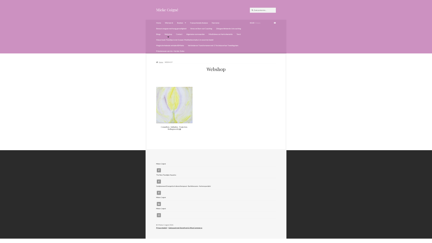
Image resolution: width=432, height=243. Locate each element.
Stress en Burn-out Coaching (201, 28)
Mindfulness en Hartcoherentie (221, 34)
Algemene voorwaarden (195, 34)
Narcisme (215, 23)
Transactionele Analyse (199, 23)
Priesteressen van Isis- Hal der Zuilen (170, 51)
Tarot (238, 34)
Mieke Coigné (167, 9)
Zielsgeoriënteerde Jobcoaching (228, 28)
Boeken (180, 23)
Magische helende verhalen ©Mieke (170, 45)
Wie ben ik (169, 23)
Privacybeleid (161, 228)
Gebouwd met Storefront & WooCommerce (185, 228)
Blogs (158, 34)
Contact (179, 34)
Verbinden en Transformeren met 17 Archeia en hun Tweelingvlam (213, 45)
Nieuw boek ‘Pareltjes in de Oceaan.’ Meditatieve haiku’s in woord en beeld (184, 40)
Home (158, 23)
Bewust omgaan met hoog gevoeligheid (171, 28)
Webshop (168, 34)
